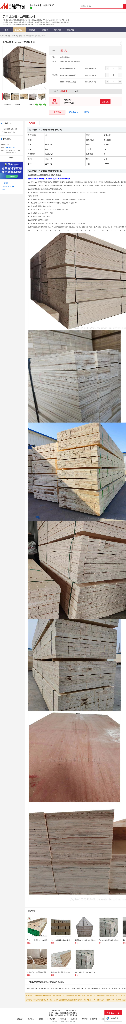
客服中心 (42, 1019)
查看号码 (105, 101)
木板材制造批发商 (70, 1011)
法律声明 (84, 1019)
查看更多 (12, 158)
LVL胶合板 (66, 988)
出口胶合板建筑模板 (92, 988)
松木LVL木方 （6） (10, 132)
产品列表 (7, 36)
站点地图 (52, 1019)
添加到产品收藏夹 (8, 186)
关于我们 (20, 1019)
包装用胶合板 (55, 988)
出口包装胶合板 (77, 988)
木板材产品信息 (55, 1011)
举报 (18, 104)
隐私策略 (63, 1019)
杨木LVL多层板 (17, 36)
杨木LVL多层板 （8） (11, 129)
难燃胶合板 (106, 988)
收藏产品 (8, 104)
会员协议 (74, 1019)
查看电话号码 (10, 147)
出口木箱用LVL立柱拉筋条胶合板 (66, 1013)
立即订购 (85, 112)
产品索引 (5, 183)
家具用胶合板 (44, 988)
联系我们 (31, 1019)
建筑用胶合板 (32, 988)
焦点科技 (66, 1021)
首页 (1, 36)
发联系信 (57, 112)
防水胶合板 (116, 988)
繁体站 (94, 1019)
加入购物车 (73, 112)
